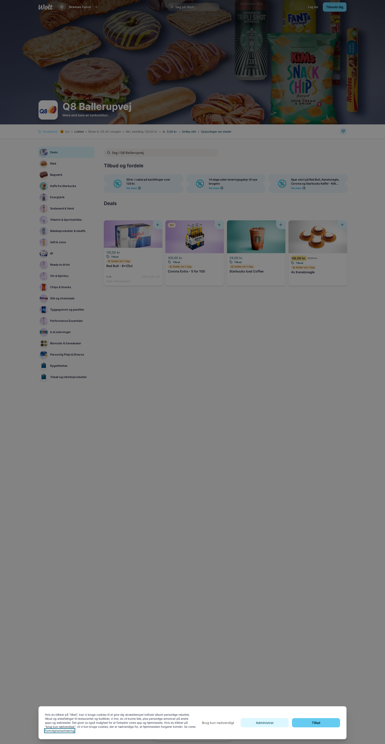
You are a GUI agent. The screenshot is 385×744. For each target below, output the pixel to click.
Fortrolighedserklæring (59, 730)
